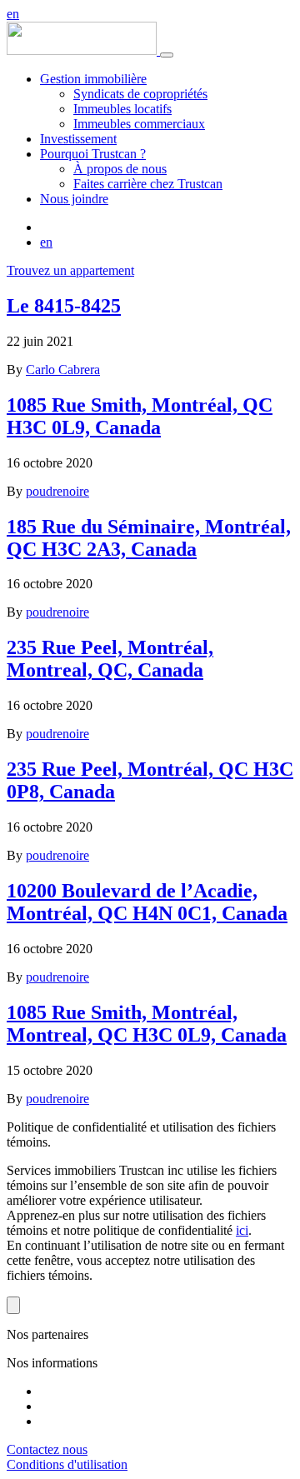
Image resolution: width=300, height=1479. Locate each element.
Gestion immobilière (93, 79)
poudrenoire (57, 491)
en (13, 14)
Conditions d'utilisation (67, 1464)
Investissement (78, 139)
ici (242, 1230)
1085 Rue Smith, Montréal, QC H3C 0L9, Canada (139, 416)
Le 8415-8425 (64, 306)
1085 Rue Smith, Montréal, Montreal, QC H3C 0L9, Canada (147, 1024)
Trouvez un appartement (70, 270)
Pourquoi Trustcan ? (93, 154)
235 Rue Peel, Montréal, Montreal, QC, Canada (110, 659)
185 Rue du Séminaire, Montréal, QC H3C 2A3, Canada (149, 538)
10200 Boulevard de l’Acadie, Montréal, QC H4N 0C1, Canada (147, 902)
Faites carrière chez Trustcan (147, 184)
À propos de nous (120, 169)
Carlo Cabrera (63, 369)
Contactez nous (47, 1449)
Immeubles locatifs (122, 109)
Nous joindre (74, 199)
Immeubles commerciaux (139, 124)
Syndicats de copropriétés (140, 94)
